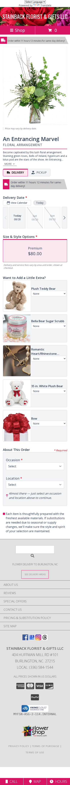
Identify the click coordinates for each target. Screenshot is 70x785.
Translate (45, 5)
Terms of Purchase (45, 746)
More (8, 164)
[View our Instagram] (38, 639)
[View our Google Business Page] (32, 639)
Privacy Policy (18, 746)
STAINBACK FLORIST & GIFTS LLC (35, 16)
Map (36, 781)
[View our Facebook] (25, 639)
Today (39, 202)
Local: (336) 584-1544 (35, 667)
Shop (20, 30)
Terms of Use (35, 752)
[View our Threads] (45, 639)
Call (13, 781)
